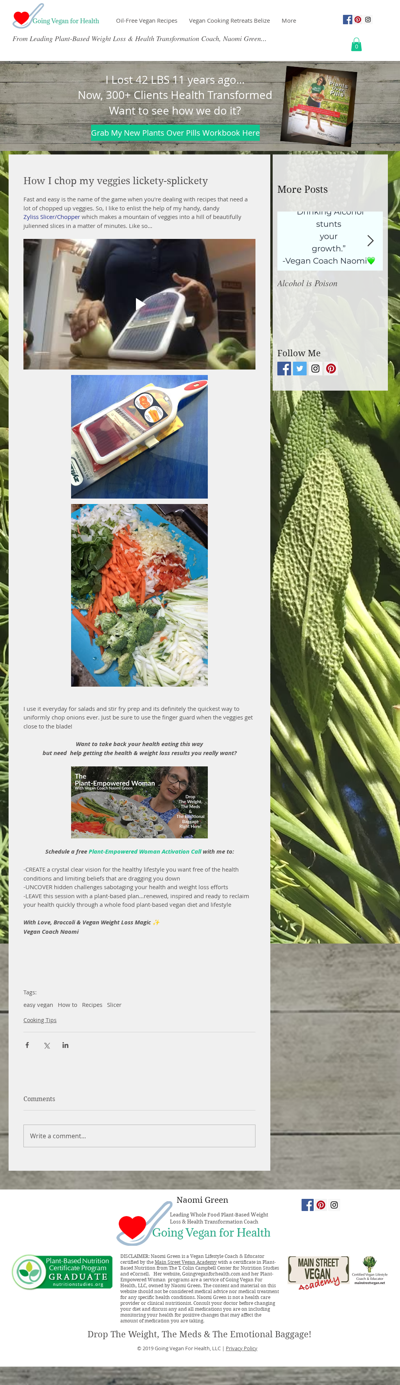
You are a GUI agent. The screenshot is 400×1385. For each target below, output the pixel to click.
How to (67, 1004)
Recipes (92, 1004)
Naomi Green (203, 1200)
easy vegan (38, 1004)
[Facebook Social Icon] (347, 19)
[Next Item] (370, 241)
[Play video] (139, 304)
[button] (356, 44)
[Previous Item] (289, 241)
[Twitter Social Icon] (300, 368)
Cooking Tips (40, 1020)
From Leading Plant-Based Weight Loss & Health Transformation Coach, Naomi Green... (139, 38)
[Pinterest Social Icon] (357, 19)
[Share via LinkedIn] (65, 1045)
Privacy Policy (241, 1348)
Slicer (114, 1004)
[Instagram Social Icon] (368, 19)
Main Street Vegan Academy (186, 1262)
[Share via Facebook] (27, 1045)
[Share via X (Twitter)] (46, 1045)
